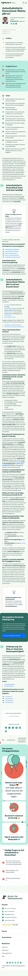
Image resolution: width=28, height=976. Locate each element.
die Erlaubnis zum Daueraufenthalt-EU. (14, 326)
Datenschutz (5, 950)
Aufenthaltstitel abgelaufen (12, 249)
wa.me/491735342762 (11, 917)
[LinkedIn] (14, 24)
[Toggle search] (23, 3)
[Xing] (11, 24)
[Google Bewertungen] (10, 925)
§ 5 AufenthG (8, 696)
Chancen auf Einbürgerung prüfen (12, 635)
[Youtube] (21, 963)
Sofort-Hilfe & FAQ (10, 920)
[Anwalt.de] (16, 24)
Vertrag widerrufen (7, 953)
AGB (3, 956)
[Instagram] (7, 963)
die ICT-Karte (7, 315)
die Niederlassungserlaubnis (11, 325)
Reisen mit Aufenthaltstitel (12, 255)
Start (3, 740)
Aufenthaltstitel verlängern (12, 251)
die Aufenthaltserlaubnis (10, 308)
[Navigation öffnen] (26, 3)
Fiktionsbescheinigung (11, 253)
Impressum (5, 947)
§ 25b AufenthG (9, 702)
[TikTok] (18, 963)
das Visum (7, 304)
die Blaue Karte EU (9, 312)
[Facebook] (10, 963)
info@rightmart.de (9, 914)
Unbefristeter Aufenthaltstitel (12, 257)
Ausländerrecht (11, 740)
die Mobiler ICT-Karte (10, 317)
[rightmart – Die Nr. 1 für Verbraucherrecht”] (8, 3)
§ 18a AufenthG (9, 698)
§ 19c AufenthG (9, 700)
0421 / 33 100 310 (9, 911)
